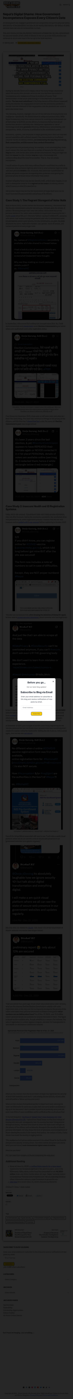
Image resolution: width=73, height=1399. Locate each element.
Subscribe (36, 714)
